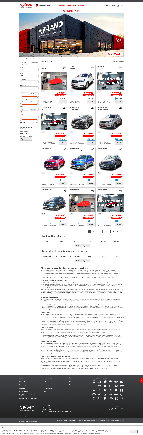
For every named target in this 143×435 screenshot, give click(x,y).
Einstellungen (119, 431)
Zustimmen (134, 431)
